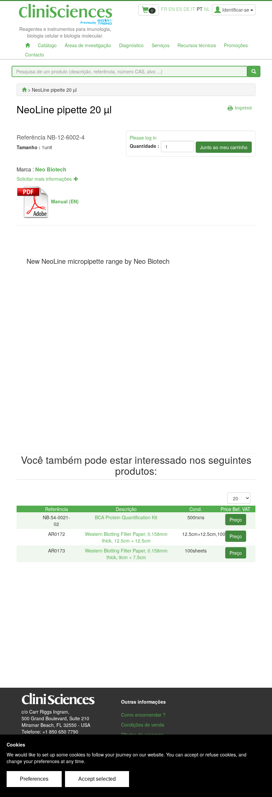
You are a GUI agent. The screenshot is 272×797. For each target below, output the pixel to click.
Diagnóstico (131, 45)
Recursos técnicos (196, 45)
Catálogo (47, 45)
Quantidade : (144, 146)
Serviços (161, 45)
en (172, 9)
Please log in (143, 137)
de (186, 9)
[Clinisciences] (24, 89)
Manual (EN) (65, 201)
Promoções (236, 45)
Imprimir (243, 107)
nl (207, 9)
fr (164, 9)
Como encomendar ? (143, 714)
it (193, 9)
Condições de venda (142, 724)
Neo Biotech (50, 169)
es (179, 9)
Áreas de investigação (88, 45)
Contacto (34, 54)
